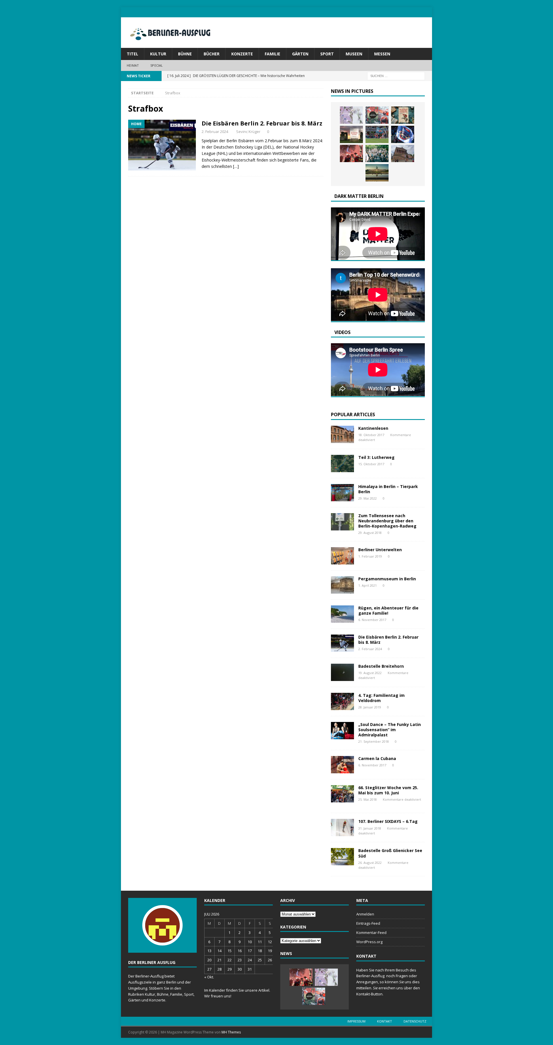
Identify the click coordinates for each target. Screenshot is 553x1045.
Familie (272, 54)
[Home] (162, 145)
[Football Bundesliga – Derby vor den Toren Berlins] (377, 134)
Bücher (211, 54)
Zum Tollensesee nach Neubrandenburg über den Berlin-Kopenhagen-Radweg (387, 521)
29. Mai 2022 (367, 498)
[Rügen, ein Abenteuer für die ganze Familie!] (342, 614)
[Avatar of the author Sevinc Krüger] (162, 939)
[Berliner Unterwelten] (342, 555)
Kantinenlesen (373, 428)
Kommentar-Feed (371, 932)
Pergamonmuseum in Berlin (387, 578)
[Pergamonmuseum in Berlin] (342, 585)
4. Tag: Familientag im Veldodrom (381, 698)
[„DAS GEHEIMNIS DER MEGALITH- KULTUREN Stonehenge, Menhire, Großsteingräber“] (351, 134)
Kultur (158, 54)
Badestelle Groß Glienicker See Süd (390, 853)
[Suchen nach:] (396, 75)
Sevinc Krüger (248, 131)
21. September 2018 (373, 741)
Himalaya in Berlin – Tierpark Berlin (388, 489)
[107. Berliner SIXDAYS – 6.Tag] (342, 827)
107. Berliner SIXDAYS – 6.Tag (388, 821)
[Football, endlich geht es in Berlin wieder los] (351, 153)
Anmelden (365, 914)
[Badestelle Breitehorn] (342, 672)
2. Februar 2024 (215, 131)
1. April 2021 (367, 585)
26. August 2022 (370, 862)
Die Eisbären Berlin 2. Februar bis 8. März (262, 123)
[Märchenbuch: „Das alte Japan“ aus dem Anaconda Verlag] (377, 115)
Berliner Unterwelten (380, 549)
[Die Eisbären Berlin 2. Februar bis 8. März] (342, 643)
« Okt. (209, 977)
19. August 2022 (370, 673)
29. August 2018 (370, 532)
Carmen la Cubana (377, 758)
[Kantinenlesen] (342, 434)
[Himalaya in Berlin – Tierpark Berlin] (342, 492)
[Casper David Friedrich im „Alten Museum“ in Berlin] (402, 153)
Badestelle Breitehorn (381, 666)
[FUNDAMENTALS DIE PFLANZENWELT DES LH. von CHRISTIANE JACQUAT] (351, 115)
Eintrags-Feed (368, 923)
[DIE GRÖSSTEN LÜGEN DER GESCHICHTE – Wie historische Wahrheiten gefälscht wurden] (402, 115)
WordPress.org (369, 941)
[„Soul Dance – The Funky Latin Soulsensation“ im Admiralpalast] (342, 730)
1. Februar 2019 (370, 556)
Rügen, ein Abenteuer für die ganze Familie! (388, 610)
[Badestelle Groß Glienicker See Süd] (342, 856)
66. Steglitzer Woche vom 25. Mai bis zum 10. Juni (388, 790)
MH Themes (231, 1032)
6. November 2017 (372, 620)
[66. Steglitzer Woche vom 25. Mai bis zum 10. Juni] (342, 793)
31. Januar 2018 (369, 828)
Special (156, 65)
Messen (382, 54)
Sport (327, 54)
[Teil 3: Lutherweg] (342, 463)
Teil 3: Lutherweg (376, 457)
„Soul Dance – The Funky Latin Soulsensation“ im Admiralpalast (389, 730)
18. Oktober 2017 (371, 435)
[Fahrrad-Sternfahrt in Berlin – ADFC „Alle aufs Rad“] (377, 153)
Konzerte (242, 54)
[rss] (427, 12)
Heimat (133, 65)
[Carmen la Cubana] (342, 764)
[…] (236, 166)
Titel (132, 54)
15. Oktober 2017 (371, 464)
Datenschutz (415, 1021)
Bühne (185, 54)
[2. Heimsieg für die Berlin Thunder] (402, 134)
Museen (354, 54)
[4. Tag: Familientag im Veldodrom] (342, 701)
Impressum (356, 1021)
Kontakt (384, 1021)
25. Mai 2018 (367, 799)
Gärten (300, 54)
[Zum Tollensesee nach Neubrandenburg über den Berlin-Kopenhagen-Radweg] (342, 521)
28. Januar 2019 (369, 707)
